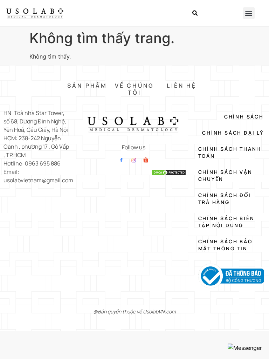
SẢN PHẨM (87, 85)
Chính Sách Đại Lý (233, 132)
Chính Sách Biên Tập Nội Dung (226, 222)
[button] (195, 13)
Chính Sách (244, 116)
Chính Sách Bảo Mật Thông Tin (225, 245)
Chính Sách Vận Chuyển (225, 175)
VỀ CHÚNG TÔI (134, 89)
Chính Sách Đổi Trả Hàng (224, 198)
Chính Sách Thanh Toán (229, 152)
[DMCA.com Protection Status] (168, 173)
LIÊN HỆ (181, 85)
